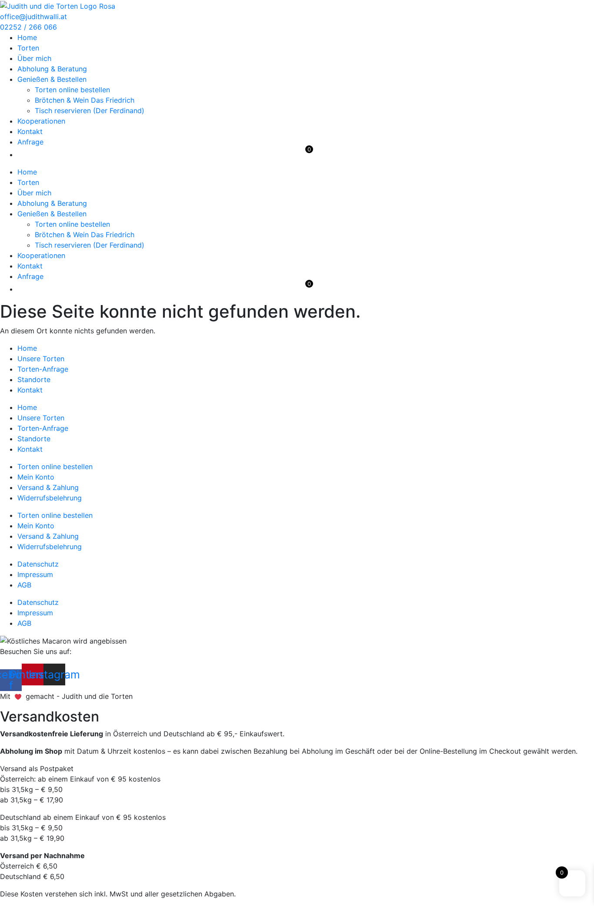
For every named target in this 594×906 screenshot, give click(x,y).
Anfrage (30, 142)
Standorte (33, 379)
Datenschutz (38, 564)
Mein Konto (35, 477)
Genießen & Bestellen (52, 79)
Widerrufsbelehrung (49, 497)
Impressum (35, 574)
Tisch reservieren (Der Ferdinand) (89, 110)
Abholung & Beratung (52, 68)
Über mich (34, 58)
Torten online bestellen (72, 89)
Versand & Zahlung (48, 487)
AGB (24, 585)
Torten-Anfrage (42, 369)
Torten (28, 48)
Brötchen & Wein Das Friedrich (84, 100)
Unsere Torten (40, 358)
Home (27, 37)
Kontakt (30, 131)
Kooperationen (41, 121)
